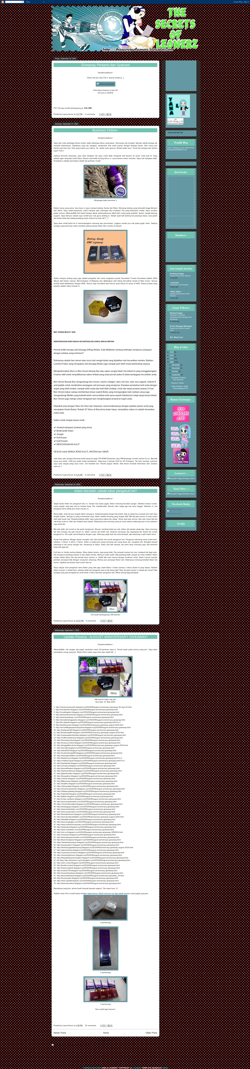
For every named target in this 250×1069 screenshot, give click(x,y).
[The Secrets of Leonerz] (168, 512)
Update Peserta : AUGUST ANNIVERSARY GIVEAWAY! (105, 637)
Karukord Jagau (176, 313)
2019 (172, 355)
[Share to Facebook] (108, 114)
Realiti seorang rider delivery (180, 276)
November (176, 368)
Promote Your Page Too (174, 513)
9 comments (91, 621)
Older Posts (151, 1033)
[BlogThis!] (103, 114)
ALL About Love (176, 337)
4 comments (90, 114)
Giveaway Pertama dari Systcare (105, 65)
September (176, 375)
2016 (172, 362)
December (176, 365)
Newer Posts (60, 1033)
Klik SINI (88, 108)
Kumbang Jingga (177, 274)
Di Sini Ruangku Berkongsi (181, 326)
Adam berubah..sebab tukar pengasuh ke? (105, 491)
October (175, 371)
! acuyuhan (174, 283)
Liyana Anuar (68, 114)
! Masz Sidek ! (175, 292)
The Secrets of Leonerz (174, 509)
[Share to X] (105, 114)
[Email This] (100, 114)
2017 (172, 359)
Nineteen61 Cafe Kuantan (179, 285)
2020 (172, 352)
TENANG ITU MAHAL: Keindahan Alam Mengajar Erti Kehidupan (181, 317)
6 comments (90, 475)
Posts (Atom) (111, 1040)
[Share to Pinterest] (110, 114)
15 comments (90, 1025)
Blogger (130, 1062)
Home (106, 1033)
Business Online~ (105, 130)
